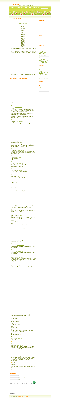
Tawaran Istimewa (45, 78)
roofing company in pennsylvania (43, 74)
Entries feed (40, 88)
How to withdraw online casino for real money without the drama (44, 52)
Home (12, 7)
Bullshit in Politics (16, 19)
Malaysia (30, 74)
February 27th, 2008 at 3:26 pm (19, 265)
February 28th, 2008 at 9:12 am (21, 338)
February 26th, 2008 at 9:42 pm (20, 150)
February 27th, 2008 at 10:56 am (22, 182)
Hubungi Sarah (37, 7)
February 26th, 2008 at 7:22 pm (18, 107)
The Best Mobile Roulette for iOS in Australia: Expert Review (43, 61)
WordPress (19, 396)
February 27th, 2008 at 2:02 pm (19, 257)
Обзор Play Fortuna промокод (43, 62)
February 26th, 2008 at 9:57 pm (18, 157)
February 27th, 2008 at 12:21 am (22, 170)
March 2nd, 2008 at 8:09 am (20, 345)
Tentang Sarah (19, 7)
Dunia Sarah (15, 4)
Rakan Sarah (28, 7)
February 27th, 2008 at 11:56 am (22, 215)
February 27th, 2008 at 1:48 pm (20, 245)
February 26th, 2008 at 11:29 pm (18, 163)
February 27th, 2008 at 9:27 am (19, 176)
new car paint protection (42, 70)
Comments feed (41, 89)
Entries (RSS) (23, 396)
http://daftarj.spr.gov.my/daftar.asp (23, 23)
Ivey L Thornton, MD (42, 72)
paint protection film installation (43, 67)
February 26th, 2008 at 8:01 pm (20, 121)
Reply (11, 105)
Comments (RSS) (27, 396)
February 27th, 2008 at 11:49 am (22, 187)
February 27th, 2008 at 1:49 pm (19, 251)
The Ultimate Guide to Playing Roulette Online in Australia (43, 55)
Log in (40, 87)
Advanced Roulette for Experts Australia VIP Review (43, 59)
